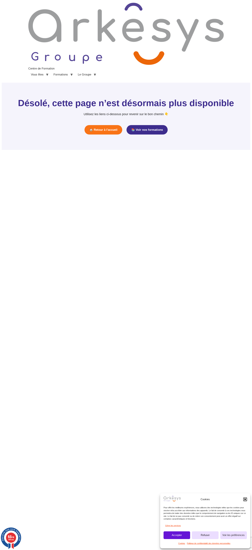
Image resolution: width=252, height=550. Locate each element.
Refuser (205, 535)
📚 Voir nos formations (147, 129)
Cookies (181, 543)
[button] (245, 499)
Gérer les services (173, 526)
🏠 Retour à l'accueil (103, 129)
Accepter (177, 535)
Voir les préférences (233, 535)
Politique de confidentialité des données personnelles (208, 543)
